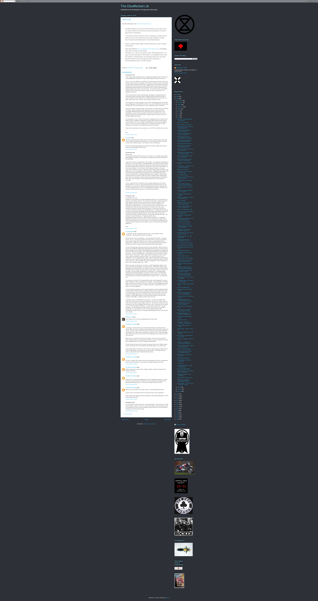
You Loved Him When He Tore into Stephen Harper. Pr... (184, 352)
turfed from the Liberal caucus (144, 23)
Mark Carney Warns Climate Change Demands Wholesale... (185, 267)
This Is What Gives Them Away (184, 243)
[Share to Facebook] (154, 68)
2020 (177, 96)
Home (146, 419)
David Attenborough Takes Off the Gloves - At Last (185, 233)
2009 (177, 412)
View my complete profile (180, 73)
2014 (177, 402)
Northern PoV (129, 317)
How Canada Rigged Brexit (183, 368)
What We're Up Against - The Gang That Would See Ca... (184, 313)
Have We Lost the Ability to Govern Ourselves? (183, 303)
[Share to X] (152, 68)
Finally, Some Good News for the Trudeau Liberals (185, 177)
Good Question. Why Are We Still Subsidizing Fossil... (185, 127)
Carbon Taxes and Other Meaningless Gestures (183, 380)
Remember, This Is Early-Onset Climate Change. (184, 172)
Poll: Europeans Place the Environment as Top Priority (184, 137)
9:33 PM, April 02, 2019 (131, 192)
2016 (177, 398)
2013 (177, 404)
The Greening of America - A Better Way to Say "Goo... (184, 240)
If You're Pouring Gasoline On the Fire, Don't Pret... (185, 149)
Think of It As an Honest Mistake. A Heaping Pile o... (185, 212)
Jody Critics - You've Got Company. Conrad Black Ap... (185, 322)
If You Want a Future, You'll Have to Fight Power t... (185, 281)
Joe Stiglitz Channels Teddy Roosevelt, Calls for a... (184, 230)
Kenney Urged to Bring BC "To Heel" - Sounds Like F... (184, 207)
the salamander (129, 231)
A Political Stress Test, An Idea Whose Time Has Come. (184, 261)
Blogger (167, 597)
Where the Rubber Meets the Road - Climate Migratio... (184, 293)
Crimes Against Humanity (183, 358)
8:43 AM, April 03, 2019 (131, 354)
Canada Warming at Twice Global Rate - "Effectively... (185, 371)
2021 (177, 94)
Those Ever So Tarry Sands (183, 224)
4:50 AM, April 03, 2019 (131, 228)
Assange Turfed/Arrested (183, 287)
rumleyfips (128, 137)
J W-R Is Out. (180, 363)
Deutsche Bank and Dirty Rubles (185, 258)
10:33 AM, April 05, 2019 (131, 411)
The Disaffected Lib (135, 6)
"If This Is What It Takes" (183, 256)
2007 (177, 417)
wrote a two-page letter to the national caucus (148, 48)
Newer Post (125, 419)
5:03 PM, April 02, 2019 (131, 149)
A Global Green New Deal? (183, 221)
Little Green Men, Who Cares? (184, 143)
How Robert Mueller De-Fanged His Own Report (184, 226)
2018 (177, 394)
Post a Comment (128, 414)
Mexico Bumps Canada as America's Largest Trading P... (185, 184)
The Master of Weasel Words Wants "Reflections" (184, 130)
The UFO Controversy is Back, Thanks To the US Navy (184, 160)
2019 (177, 98)
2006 (177, 419)
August (179, 109)
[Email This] (149, 68)
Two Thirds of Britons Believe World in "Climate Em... (184, 134)
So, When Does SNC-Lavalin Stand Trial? (184, 360)
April (179, 117)
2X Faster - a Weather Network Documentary (184, 119)
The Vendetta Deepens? (183, 175)
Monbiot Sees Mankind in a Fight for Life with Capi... (185, 198)
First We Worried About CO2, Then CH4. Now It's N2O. (184, 274)
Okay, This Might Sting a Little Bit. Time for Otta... (184, 156)
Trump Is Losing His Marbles (184, 349)
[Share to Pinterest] (156, 68)
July (179, 111)
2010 (177, 410)
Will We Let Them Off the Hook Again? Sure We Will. (184, 203)
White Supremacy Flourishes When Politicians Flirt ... (184, 146)
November (180, 102)
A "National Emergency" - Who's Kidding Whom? (185, 366)
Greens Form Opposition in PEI (184, 209)
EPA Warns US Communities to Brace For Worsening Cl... (184, 141)
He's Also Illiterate (181, 200)
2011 (177, 408)
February (180, 389)
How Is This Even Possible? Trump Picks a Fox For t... (184, 310)
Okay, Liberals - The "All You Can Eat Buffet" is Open (185, 384)
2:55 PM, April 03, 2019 (131, 399)
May (179, 115)
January (180, 391)
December (180, 100)
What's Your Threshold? (182, 122)
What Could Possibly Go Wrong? (185, 245)
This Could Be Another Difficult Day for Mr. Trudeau (184, 271)
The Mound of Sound (131, 324)
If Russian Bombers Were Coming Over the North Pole (185, 346)
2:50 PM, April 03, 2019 (131, 372)
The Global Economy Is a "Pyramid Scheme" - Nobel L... (185, 300)
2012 (177, 406)
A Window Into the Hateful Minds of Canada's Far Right (185, 153)
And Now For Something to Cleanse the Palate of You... (184, 343)
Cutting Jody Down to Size (183, 250)
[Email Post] (146, 67)
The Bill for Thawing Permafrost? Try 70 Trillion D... (185, 191)
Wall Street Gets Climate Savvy (184, 377)
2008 (177, 415)
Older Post (167, 419)
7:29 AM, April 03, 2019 (131, 313)
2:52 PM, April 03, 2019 (131, 384)
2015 (177, 400)
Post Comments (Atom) (149, 423)
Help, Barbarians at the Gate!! (184, 124)
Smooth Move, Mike (182, 319)
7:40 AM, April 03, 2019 (131, 321)
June (179, 113)
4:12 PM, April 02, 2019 (131, 134)
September (180, 106)
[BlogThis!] (151, 68)
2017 (177, 396)
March (179, 387)
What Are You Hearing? (182, 169)
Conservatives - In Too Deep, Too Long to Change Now (185, 166)
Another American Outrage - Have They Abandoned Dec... (185, 219)
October (180, 104)
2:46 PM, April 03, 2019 (131, 364)
